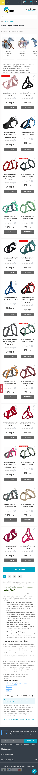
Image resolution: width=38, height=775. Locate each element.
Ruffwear (9, 689)
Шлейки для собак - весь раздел (16, 683)
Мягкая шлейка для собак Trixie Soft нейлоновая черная (10, 258)
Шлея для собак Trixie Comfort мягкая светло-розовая (10, 93)
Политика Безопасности (15, 744)
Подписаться (30, 740)
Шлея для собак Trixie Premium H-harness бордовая (27, 383)
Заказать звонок (30, 10)
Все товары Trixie (11, 685)
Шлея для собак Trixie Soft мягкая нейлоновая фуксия (10, 546)
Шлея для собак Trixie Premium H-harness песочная (27, 506)
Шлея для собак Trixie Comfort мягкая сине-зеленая (27, 258)
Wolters (8, 691)
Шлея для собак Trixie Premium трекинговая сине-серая (10, 506)
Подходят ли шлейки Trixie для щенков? (17, 719)
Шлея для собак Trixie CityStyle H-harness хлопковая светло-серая (28, 464)
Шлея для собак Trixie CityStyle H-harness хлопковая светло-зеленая (28, 341)
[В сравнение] (16, 79)
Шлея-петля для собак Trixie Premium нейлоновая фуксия (28, 546)
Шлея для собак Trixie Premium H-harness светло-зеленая (27, 218)
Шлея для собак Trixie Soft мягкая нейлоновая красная (10, 423)
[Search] (35, 17)
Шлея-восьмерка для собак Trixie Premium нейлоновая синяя (27, 134)
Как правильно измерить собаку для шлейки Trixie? (16, 701)
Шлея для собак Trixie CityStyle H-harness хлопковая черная (27, 176)
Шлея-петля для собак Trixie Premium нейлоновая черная (28, 93)
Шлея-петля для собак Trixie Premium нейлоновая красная (28, 423)
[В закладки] (16, 76)
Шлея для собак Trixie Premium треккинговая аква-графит (10, 218)
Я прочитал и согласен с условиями (19, 744)
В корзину (10, 107)
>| (19, 576)
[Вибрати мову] (13, 2)
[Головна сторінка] (2, 21)
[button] (18, 2)
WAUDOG (9, 687)
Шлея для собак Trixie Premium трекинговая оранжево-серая (10, 383)
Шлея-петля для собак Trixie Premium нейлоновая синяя (10, 299)
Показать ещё (20, 569)
